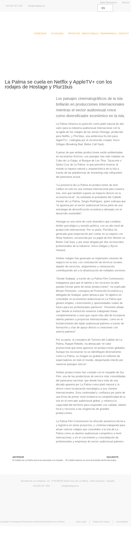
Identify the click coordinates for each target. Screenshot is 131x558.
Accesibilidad (122, 522)
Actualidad (57, 33)
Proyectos (74, 33)
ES (103, 8)
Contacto (123, 33)
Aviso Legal (81, 522)
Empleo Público (90, 33)
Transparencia (108, 33)
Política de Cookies (101, 522)
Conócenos (40, 33)
